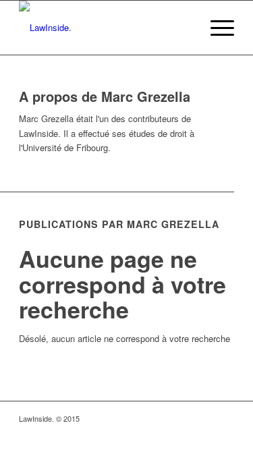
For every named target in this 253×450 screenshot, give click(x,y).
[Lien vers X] (224, 418)
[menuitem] (184, 28)
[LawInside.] (105, 28)
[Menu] (215, 28)
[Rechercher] (184, 28)
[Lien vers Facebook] (183, 418)
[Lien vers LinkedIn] (204, 418)
